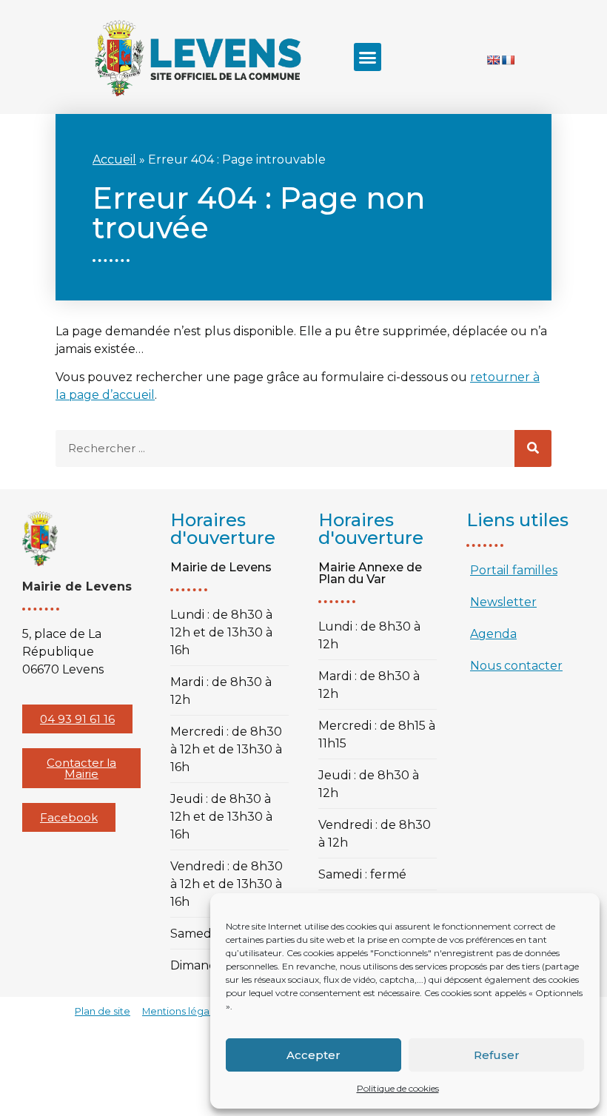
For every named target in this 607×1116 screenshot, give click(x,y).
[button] (368, 57)
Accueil (114, 159)
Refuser (497, 1055)
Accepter (313, 1055)
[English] (493, 60)
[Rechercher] (532, 448)
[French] (507, 60)
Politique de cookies (398, 1088)
